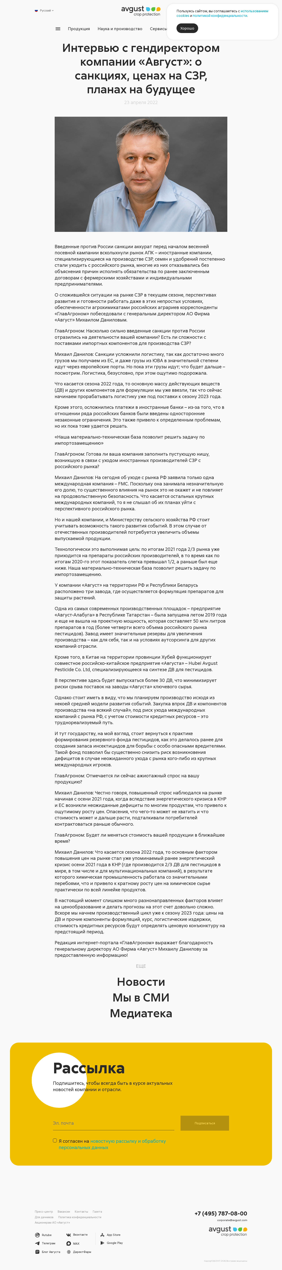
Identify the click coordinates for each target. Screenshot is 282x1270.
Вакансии (64, 1211)
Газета (97, 1211)
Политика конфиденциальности (79, 1217)
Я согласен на (112, 1144)
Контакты (81, 1211)
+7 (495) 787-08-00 (221, 1213)
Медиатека (141, 1013)
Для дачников (44, 1217)
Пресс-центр (44, 1211)
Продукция (79, 28)
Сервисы (158, 28)
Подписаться (205, 1123)
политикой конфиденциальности (220, 15)
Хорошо (187, 28)
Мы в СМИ (141, 997)
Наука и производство (120, 28)
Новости (141, 981)
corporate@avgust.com (232, 1220)
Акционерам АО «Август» (52, 1222)
